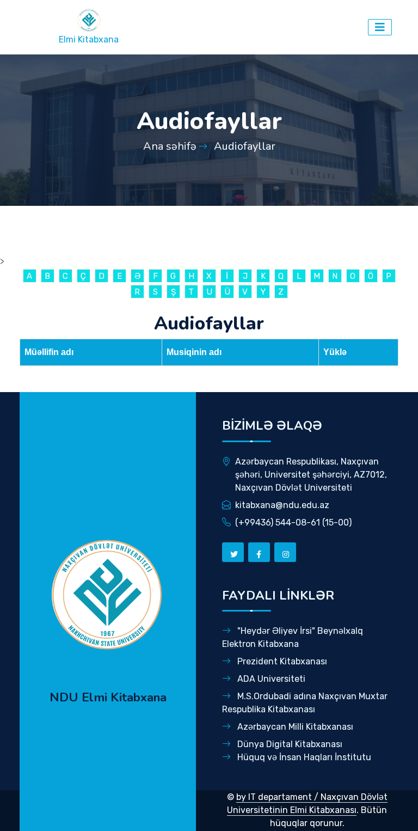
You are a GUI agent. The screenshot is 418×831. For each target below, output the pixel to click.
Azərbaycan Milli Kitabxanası (294, 727)
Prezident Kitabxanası (281, 661)
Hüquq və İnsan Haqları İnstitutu (303, 757)
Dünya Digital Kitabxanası (288, 744)
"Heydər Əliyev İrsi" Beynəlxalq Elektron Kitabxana (292, 637)
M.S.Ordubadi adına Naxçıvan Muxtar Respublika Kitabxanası (305, 702)
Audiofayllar (244, 146)
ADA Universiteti (270, 679)
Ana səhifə (169, 146)
